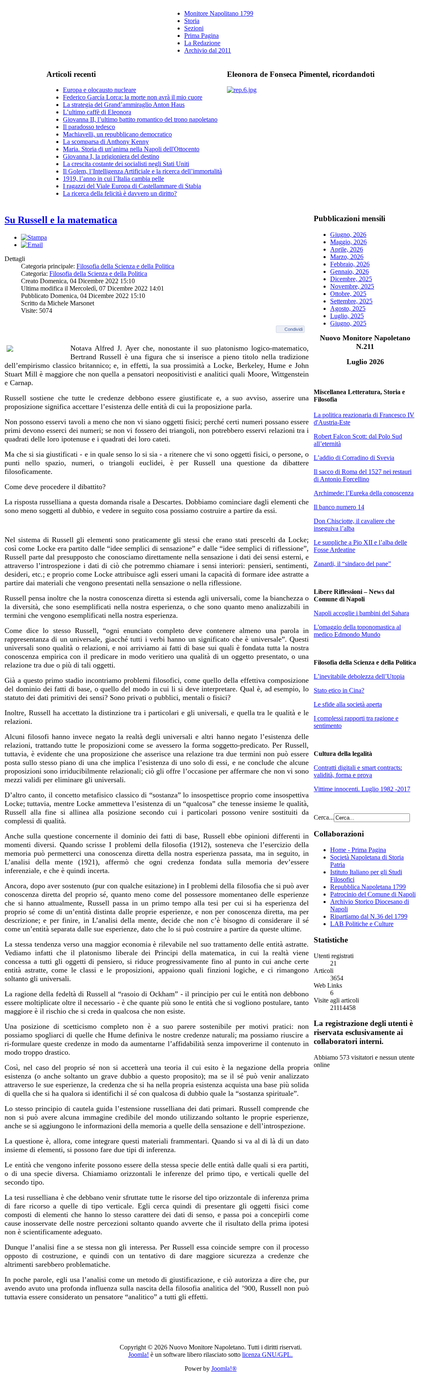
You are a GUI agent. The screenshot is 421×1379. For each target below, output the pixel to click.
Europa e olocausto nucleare (99, 89)
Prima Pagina (201, 35)
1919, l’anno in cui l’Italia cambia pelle (113, 178)
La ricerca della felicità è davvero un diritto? (120, 193)
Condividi (294, 329)
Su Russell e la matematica (61, 220)
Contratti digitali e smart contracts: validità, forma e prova (358, 771)
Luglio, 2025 (347, 315)
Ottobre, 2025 (348, 293)
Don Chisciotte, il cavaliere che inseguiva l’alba (354, 524)
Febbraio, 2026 (350, 264)
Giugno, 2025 (348, 323)
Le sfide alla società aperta (348, 704)
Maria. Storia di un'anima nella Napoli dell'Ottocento (131, 149)
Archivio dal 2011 (207, 50)
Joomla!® (224, 1368)
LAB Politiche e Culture (361, 923)
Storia (191, 20)
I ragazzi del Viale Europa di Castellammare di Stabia (132, 185)
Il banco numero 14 (339, 507)
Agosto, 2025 (347, 308)
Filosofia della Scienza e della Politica (125, 266)
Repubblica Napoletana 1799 (368, 886)
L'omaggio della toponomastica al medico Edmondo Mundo (357, 631)
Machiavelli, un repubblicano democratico (117, 134)
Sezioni (194, 28)
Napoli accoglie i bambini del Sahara (361, 613)
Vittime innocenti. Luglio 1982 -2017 (362, 788)
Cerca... (324, 817)
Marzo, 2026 (346, 256)
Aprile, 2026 (346, 249)
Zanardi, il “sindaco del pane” (352, 563)
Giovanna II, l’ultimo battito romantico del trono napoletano (140, 119)
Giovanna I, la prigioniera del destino (111, 156)
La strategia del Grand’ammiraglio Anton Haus (124, 104)
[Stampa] (34, 237)
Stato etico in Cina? (339, 690)
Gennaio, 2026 (349, 271)
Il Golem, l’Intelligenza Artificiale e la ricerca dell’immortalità (142, 171)
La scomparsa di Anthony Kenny (106, 141)
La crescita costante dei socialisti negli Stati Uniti (126, 163)
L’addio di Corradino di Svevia (354, 457)
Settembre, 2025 (351, 301)
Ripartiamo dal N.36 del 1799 (368, 916)
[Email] (32, 244)
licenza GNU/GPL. (267, 1354)
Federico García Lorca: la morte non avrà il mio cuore (132, 97)
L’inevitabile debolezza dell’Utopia (359, 676)
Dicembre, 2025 (351, 278)
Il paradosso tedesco (89, 126)
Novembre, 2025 (352, 286)
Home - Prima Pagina (358, 849)
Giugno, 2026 (348, 234)
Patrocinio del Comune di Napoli (373, 894)
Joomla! (138, 1354)
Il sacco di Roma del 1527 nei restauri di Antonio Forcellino (363, 475)
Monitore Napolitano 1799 (218, 13)
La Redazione (202, 42)
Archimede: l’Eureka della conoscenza (364, 493)
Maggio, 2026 (348, 241)
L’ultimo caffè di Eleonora (97, 112)
